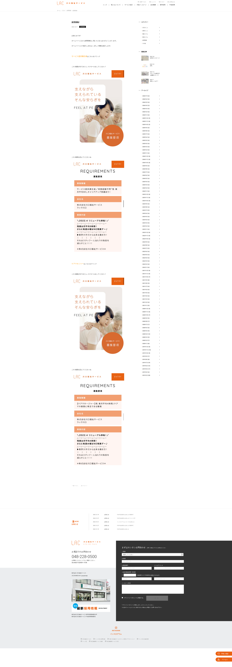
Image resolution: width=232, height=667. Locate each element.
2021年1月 (145, 305)
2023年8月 (145, 207)
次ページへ (84, 485)
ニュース (153, 2)
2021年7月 (145, 286)
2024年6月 (145, 175)
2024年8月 (145, 169)
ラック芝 (84, 641)
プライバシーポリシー (130, 598)
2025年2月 (145, 150)
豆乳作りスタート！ (155, 58)
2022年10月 (145, 239)
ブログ (162, 2)
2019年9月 (145, 356)
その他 (144, 43)
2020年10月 (145, 315)
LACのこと (145, 30)
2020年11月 (145, 312)
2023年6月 (145, 213)
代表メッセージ (141, 5)
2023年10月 (145, 200)
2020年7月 (145, 324)
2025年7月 (145, 134)
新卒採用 (162, 5)
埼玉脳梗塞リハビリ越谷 (97, 641)
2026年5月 (145, 102)
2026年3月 (145, 108)
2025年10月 (145, 124)
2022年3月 (145, 261)
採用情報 (82, 27)
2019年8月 (145, 359)
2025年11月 (145, 121)
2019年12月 (145, 346)
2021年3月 (145, 299)
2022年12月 (145, 232)
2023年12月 (145, 194)
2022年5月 (145, 254)
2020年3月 (145, 337)
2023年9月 (145, 204)
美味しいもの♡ (154, 81)
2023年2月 (145, 226)
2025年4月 (145, 143)
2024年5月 (145, 178)
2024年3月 (145, 185)
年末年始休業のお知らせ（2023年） (125, 525)
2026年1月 (145, 115)
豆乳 (151, 65)
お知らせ (106, 514)
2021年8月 (145, 283)
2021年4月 (145, 296)
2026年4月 (145, 105)
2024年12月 (145, 156)
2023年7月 (145, 210)
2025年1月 (145, 153)
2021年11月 (145, 273)
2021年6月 (145, 289)
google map (84, 575)
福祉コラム (145, 34)
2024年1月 (145, 191)
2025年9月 (145, 127)
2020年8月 (145, 321)
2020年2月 (145, 340)
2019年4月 (145, 372)
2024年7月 (145, 172)
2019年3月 (145, 375)
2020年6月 (145, 327)
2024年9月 (145, 166)
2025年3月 (145, 146)
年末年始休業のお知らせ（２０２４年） (126, 518)
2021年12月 (145, 270)
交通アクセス (143, 2)
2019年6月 (145, 366)
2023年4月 (145, 219)
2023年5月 (145, 216)
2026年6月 (145, 99)
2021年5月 (145, 293)
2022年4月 (145, 258)
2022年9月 (145, 242)
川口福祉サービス (86, 639)
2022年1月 (145, 267)
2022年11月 (145, 235)
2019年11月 (145, 350)
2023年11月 (145, 197)
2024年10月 (145, 162)
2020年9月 (145, 318)
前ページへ (75, 485)
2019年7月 (145, 362)
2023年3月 (145, 223)
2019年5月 (145, 369)
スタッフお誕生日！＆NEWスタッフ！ (155, 74)
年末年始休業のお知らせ (123, 529)
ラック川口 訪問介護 (100, 639)
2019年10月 (145, 353)
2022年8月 (145, 245)
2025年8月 (145, 131)
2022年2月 (145, 264)
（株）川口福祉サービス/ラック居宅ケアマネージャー (122, 639)
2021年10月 (145, 277)
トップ (105, 5)
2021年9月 (145, 280)
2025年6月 (145, 137)
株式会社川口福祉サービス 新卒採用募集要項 (84, 614)
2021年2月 (145, 302)
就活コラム (145, 37)
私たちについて (116, 5)
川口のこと (145, 27)
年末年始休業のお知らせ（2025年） (125, 514)
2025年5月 (145, 140)
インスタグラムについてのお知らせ (125, 522)
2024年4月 (145, 181)
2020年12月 (145, 308)
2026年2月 (145, 112)
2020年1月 (145, 343)
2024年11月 (145, 159)
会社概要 (153, 5)
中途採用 (172, 5)
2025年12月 (145, 118)
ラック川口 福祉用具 (144, 639)
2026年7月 (145, 96)
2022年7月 (145, 248)
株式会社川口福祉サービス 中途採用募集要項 (84, 616)
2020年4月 (145, 334)
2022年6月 (145, 251)
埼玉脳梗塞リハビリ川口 (113, 641)
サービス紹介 (129, 5)
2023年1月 (145, 229)
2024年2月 (145, 188)
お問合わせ (172, 2)
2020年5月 (145, 331)
